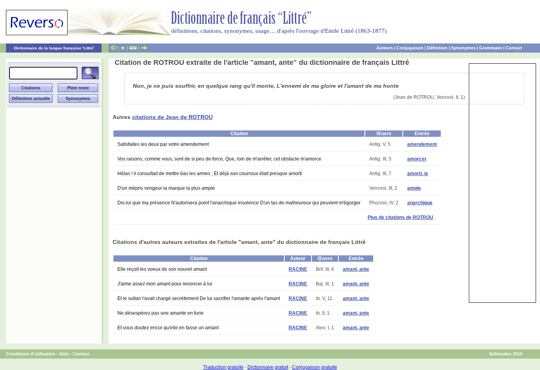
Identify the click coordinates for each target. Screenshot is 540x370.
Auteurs (384, 47)
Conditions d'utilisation (30, 353)
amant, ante (356, 269)
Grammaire (490, 47)
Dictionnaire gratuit (267, 367)
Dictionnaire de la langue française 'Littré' (54, 48)
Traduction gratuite (223, 367)
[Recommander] (144, 48)
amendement (422, 144)
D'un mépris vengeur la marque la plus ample (166, 188)
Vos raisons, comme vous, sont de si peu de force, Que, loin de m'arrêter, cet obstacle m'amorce (219, 159)
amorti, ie (417, 173)
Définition (437, 47)
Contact (514, 47)
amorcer (417, 159)
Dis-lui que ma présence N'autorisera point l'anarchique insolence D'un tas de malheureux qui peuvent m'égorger (239, 203)
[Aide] (113, 48)
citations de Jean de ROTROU (172, 117)
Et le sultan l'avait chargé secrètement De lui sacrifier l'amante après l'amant (198, 298)
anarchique (419, 203)
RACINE (298, 269)
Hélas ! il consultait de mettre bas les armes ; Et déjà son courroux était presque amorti (209, 173)
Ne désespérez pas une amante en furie (160, 313)
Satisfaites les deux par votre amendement (163, 144)
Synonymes (463, 47)
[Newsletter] (133, 48)
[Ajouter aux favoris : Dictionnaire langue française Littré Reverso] (123, 48)
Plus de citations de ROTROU (400, 217)
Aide (64, 353)
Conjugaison (410, 47)
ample (414, 188)
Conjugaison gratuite (314, 367)
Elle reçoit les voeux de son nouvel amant (162, 269)
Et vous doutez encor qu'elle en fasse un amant (168, 327)
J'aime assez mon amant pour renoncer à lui (164, 284)
